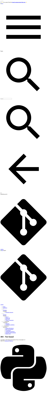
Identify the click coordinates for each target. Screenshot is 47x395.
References (5, 327)
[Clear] (0, 193)
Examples (5, 311)
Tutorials (4, 315)
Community (5, 322)
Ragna (4, 250)
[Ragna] (1, 3)
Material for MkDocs (9, 340)
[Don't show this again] (0, 2)
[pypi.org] (23, 393)
